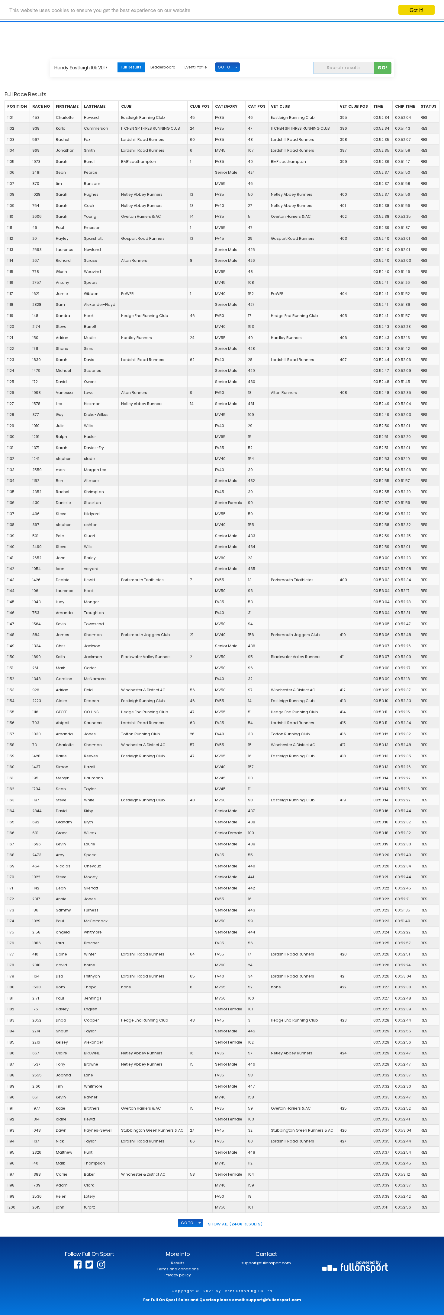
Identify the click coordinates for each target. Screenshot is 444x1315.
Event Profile (196, 67)
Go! (383, 67)
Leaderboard (162, 67)
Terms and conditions (178, 1269)
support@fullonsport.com (266, 1263)
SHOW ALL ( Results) (235, 1224)
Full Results (131, 67)
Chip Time (405, 106)
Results (178, 1263)
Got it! (416, 10)
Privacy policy (178, 1275)
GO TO (224, 67)
